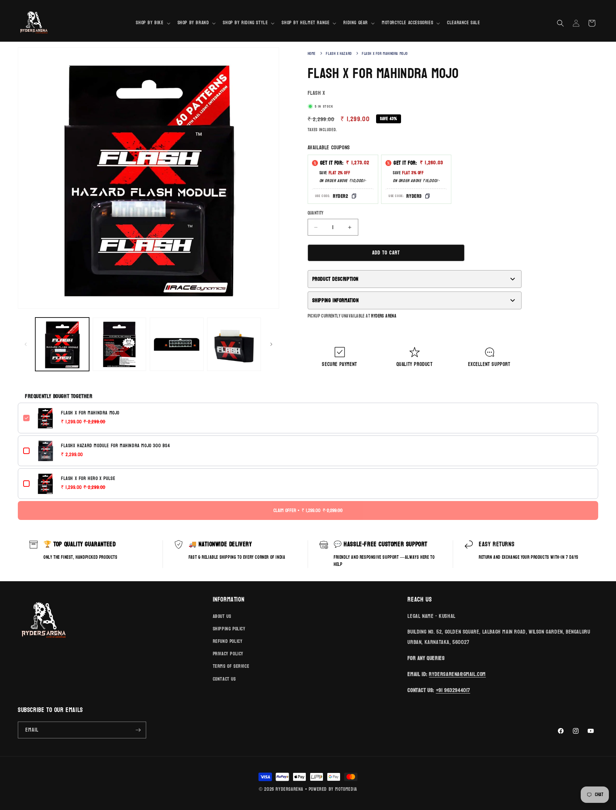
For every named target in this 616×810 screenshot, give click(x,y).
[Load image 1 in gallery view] (62, 344)
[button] (152, 22)
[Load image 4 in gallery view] (234, 344)
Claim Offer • (308, 510)
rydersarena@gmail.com (457, 674)
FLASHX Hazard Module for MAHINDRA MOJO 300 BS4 (115, 445)
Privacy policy (228, 653)
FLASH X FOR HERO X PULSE (88, 478)
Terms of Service (231, 666)
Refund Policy (228, 641)
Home (312, 53)
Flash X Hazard (338, 53)
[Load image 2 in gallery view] (120, 344)
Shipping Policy (229, 628)
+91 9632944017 (453, 690)
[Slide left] (26, 344)
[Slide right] (271, 344)
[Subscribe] (138, 730)
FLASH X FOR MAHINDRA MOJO (90, 413)
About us (222, 616)
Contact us (224, 679)
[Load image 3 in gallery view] (177, 344)
